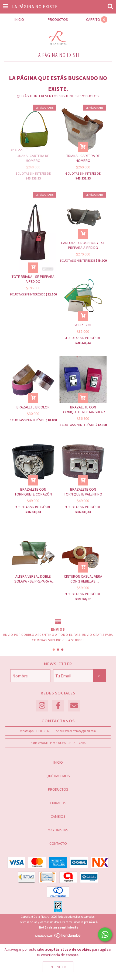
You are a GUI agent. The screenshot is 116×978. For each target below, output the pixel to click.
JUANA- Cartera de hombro (33, 158)
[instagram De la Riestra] (42, 705)
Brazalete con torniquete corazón (33, 492)
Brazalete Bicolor (33, 407)
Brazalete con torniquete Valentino (83, 492)
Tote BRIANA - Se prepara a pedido (33, 279)
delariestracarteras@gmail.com (76, 731)
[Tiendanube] (58, 937)
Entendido (58, 966)
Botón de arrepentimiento (58, 927)
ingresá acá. (89, 922)
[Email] (74, 705)
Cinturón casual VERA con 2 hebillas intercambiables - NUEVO (83, 579)
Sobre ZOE (83, 324)
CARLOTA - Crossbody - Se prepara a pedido (83, 245)
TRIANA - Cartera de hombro (83, 158)
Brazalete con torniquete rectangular (83, 409)
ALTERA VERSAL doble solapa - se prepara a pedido (33, 579)
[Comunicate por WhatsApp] (105, 934)
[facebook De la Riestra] (58, 705)
